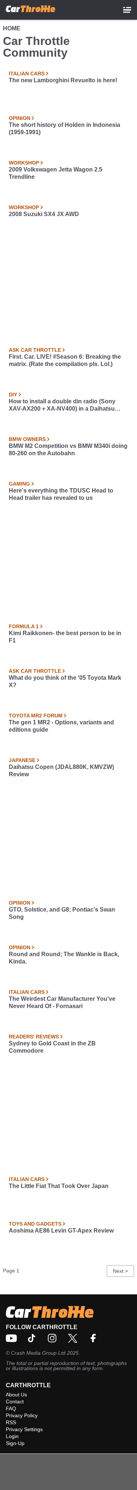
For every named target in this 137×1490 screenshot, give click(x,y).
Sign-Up (15, 1443)
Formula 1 (24, 626)
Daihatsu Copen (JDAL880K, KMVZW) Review (61, 770)
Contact (15, 1401)
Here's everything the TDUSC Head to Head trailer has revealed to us (61, 494)
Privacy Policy (22, 1415)
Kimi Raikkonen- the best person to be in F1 (65, 637)
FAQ (11, 1408)
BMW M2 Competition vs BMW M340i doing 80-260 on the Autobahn (68, 449)
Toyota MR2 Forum (35, 715)
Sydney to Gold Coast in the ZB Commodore (52, 1047)
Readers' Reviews (34, 1037)
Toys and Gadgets (35, 1224)
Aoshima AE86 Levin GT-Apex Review (61, 1230)
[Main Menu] (127, 10)
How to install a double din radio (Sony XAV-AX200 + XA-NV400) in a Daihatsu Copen (62, 405)
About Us (16, 1394)
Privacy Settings (24, 1429)
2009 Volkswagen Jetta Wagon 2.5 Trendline (55, 173)
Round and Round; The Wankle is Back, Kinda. (64, 958)
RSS (11, 1422)
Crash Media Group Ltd (38, 1353)
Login (12, 1436)
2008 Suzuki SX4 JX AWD (44, 214)
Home (11, 28)
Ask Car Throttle (35, 350)
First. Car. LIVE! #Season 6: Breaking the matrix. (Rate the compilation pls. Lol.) (65, 360)
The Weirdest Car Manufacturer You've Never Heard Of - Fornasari (62, 1002)
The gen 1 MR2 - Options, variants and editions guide (61, 726)
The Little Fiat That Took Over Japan (59, 1186)
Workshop (24, 163)
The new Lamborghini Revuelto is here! (63, 80)
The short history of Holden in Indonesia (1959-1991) (64, 128)
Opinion (19, 118)
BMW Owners (27, 439)
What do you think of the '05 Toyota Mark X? (65, 681)
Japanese (22, 760)
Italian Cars (27, 73)
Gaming (19, 484)
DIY (13, 394)
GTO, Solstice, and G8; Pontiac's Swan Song (62, 913)
